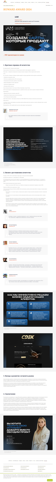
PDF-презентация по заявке (14, 55)
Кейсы (26, 2)
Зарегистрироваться (48, 5)
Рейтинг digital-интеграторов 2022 (41, 469)
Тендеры (22, 2)
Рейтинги (12, 2)
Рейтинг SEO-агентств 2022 (23, 467)
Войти (52, 5)
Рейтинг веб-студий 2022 (6, 467)
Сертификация (17, 2)
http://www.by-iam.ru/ (27, 23)
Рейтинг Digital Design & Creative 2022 (25, 469)
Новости (32, 2)
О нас (36, 2)
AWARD (29, 2)
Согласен (50, 480)
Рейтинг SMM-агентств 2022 (41, 467)
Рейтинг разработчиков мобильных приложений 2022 (9, 469)
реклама (47, 2)
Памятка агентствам (41, 2)
